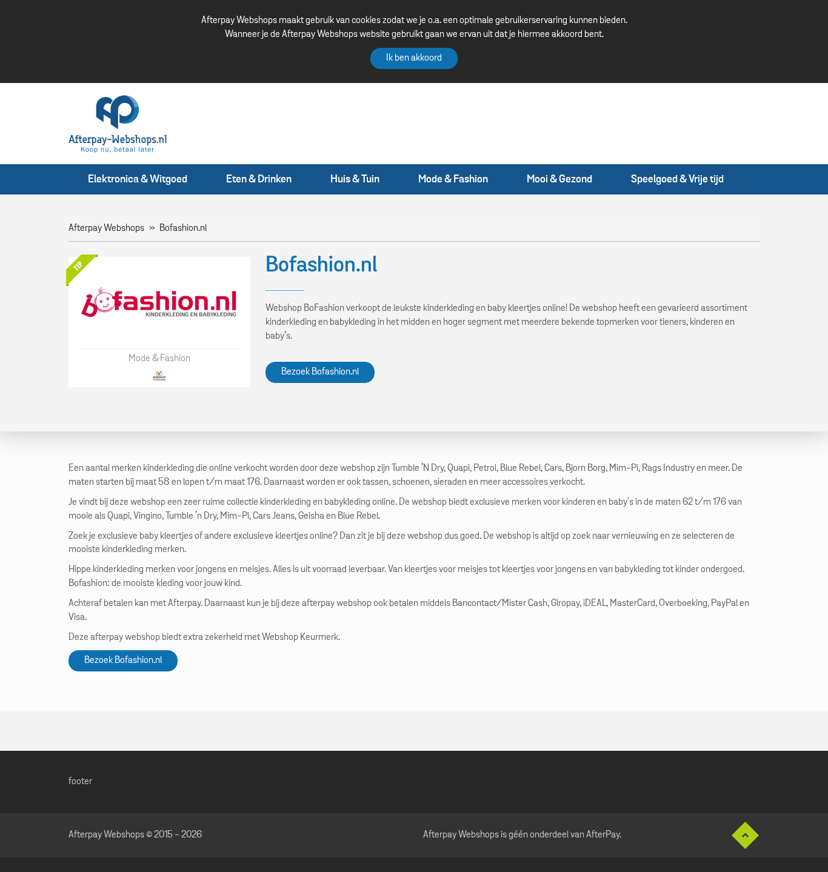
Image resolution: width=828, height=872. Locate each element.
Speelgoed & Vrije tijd (677, 179)
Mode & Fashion (453, 179)
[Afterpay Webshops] (117, 123)
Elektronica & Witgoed (137, 179)
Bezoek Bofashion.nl (320, 372)
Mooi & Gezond (559, 179)
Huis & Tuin (354, 179)
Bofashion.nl (183, 228)
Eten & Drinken (259, 179)
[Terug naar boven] (740, 835)
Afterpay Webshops (106, 228)
